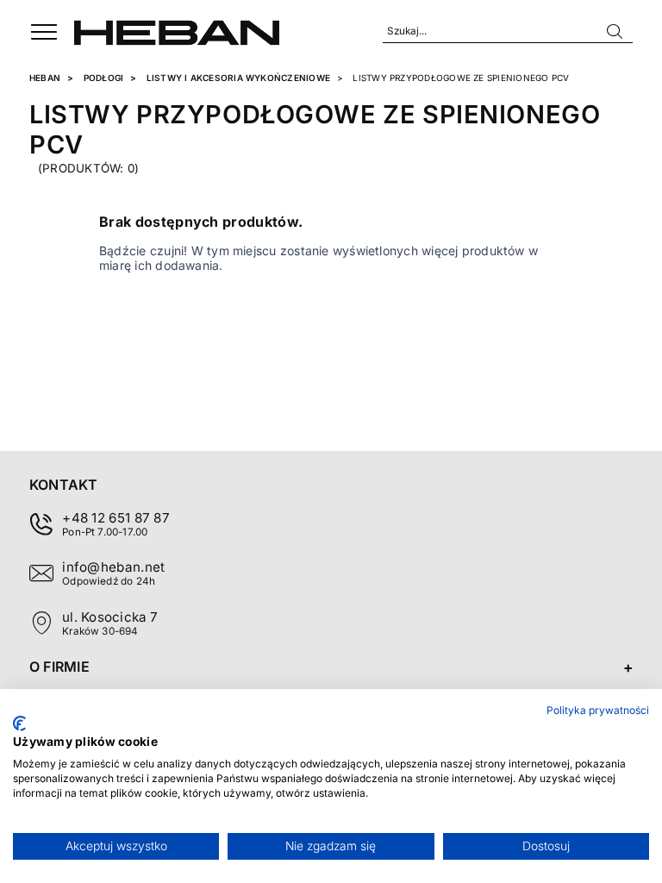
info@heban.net (113, 567)
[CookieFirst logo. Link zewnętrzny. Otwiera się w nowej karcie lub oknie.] (19, 723)
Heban (44, 77)
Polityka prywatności (597, 710)
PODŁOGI (104, 77)
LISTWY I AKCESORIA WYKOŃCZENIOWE (238, 77)
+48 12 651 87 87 (116, 518)
